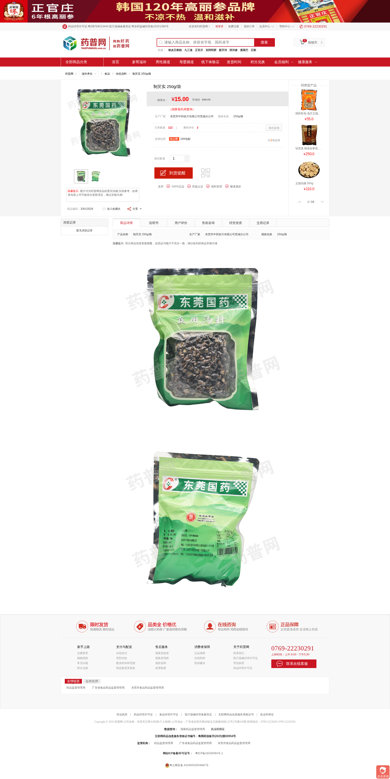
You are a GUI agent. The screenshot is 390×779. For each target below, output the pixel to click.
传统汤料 (121, 73)
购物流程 (82, 658)
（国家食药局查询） (182, 109)
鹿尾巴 (244, 50)
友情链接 (73, 681)
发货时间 (234, 62)
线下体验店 (210, 62)
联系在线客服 (297, 664)
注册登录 (82, 653)
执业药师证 (267, 714)
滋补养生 (87, 73)
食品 (107, 73)
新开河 (223, 50)
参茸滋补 (139, 62)
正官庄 (199, 50)
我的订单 (249, 26)
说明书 (153, 223)
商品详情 (126, 223)
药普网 (69, 73)
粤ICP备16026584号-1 (209, 753)
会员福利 (281, 62)
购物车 (313, 42)
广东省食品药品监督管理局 (108, 687)
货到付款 (121, 658)
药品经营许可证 (242, 668)
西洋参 (234, 50)
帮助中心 (284, 26)
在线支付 (121, 653)
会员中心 (264, 26)
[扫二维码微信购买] (206, 174)
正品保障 (199, 653)
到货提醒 (177, 173)
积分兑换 (258, 62)
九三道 (188, 50)
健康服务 (305, 62)
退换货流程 (162, 658)
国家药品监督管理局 (193, 729)
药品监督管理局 (75, 687)
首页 (115, 62)
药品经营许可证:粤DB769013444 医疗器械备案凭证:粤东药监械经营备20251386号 (118, 26)
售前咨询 (208, 223)
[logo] (100, 44)
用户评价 (181, 223)
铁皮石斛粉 (175, 50)
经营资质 (235, 223)
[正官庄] (195, 11)
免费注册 (233, 26)
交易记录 (263, 223)
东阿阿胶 (211, 50)
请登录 (219, 26)
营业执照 (238, 663)
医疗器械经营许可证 (245, 658)
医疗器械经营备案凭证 (198, 714)
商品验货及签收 (125, 668)
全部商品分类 (76, 62)
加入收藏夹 (114, 208)
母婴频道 (186, 62)
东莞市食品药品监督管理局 (147, 687)
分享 (135, 208)
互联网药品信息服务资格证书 (236, 714)
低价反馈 (274, 127)
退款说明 (160, 663)
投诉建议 (199, 663)
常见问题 (82, 663)
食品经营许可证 (168, 714)
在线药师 (199, 658)
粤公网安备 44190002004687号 (189, 765)
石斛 (253, 50)
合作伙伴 (92, 681)
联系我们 (238, 653)
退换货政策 (162, 653)
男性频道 (163, 62)
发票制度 (160, 668)
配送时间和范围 (125, 663)
